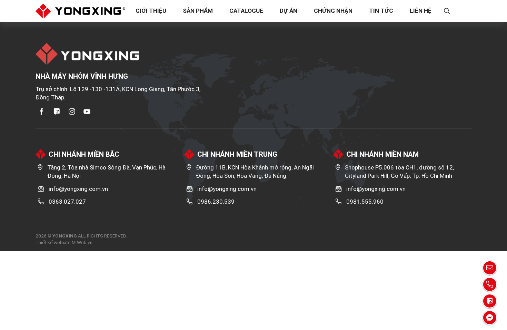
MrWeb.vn (82, 242)
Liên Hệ (420, 10)
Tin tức (381, 10)
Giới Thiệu (151, 10)
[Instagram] (72, 111)
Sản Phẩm (198, 10)
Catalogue (246, 10)
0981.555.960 (365, 201)
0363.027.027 (67, 201)
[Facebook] (42, 111)
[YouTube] (87, 111)
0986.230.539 (216, 201)
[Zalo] (57, 111)
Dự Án (288, 10)
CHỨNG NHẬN (333, 10)
